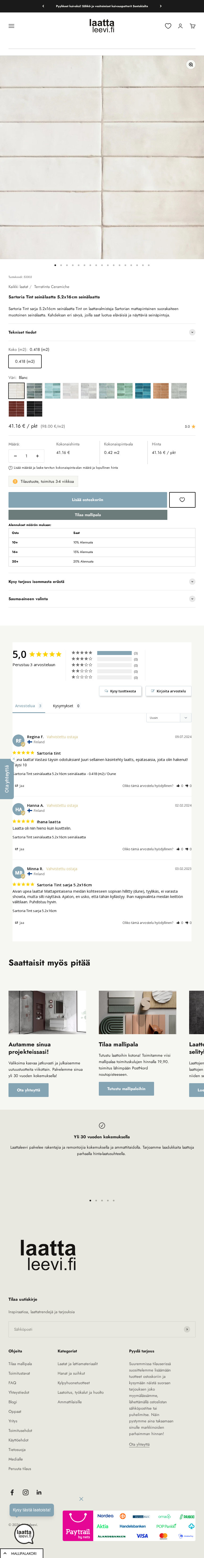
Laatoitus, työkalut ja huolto (81, 1392)
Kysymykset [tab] (63, 705)
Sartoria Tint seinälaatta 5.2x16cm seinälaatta (49, 773)
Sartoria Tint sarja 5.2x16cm (34, 910)
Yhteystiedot (18, 1392)
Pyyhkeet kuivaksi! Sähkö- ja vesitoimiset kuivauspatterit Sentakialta (102, 6)
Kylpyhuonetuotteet (74, 1383)
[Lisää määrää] (37, 456)
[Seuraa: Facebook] (12, 1492)
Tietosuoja (17, 1450)
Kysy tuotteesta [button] (123, 691)
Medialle (15, 1459)
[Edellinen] (43, 6)
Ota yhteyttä (28, 1090)
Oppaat (14, 1411)
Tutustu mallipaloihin (126, 1089)
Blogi (12, 1402)
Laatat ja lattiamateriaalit (78, 1364)
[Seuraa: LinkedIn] (39, 1492)
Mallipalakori (23, 1553)
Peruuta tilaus (19, 1469)
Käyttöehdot (18, 1440)
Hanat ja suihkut (71, 1373)
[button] (180, 786)
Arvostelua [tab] (25, 705)
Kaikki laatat (18, 287)
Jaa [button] (21, 786)
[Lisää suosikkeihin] (182, 499)
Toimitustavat (19, 1373)
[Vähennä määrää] (15, 456)
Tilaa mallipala (88, 515)
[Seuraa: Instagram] (25, 1492)
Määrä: (14, 444)
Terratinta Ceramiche (51, 287)
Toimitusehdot (20, 1430)
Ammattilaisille (70, 1402)
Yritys (12, 1421)
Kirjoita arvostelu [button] (171, 691)
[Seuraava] (161, 6)
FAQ (12, 1383)
